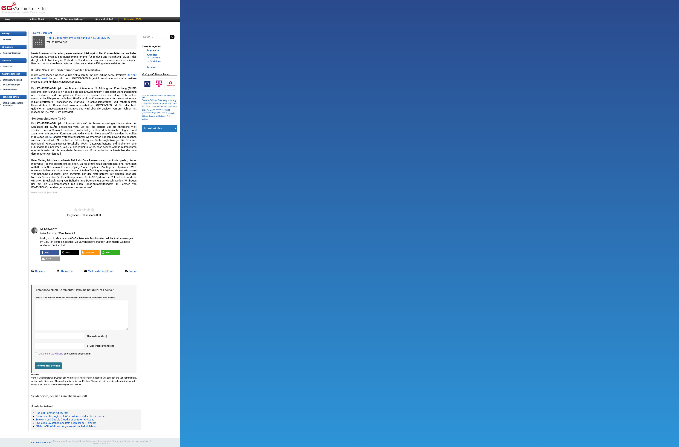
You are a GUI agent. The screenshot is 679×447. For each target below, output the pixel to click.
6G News (7, 39)
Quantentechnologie (149, 113)
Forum (132, 271)
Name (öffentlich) (97, 336)
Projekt (167, 110)
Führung (172, 100)
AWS (164, 95)
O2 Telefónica (158, 110)
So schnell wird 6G (104, 19)
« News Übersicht (41, 32)
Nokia (150, 110)
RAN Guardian (161, 113)
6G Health (151, 95)
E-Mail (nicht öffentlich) (100, 345)
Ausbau (151, 67)
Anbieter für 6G (37, 19)
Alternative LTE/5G (132, 19)
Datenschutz (47, 442)
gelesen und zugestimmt (65, 353)
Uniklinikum (160, 116)
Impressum (35, 442)
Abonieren (66, 271)
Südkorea (145, 116)
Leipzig (147, 106)
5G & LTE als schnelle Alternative (13, 104)
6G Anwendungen (11, 84)
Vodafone (155, 61)
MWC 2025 (167, 106)
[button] (49, 252)
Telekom (155, 57)
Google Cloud (147, 103)
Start (7, 19)
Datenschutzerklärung (51, 353)
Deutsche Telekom (149, 100)
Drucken (39, 271)
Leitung (153, 106)
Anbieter (152, 54)
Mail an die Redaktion (100, 271)
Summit (171, 113)
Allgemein (153, 50)
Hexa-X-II (42, 78)
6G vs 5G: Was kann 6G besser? (70, 19)
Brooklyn (171, 95)
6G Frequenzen (10, 89)
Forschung (162, 100)
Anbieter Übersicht (12, 53)
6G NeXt (132, 75)
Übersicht (7, 66)
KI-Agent (163, 103)
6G (51, 137)
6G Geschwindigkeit (12, 80)
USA (168, 116)
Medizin (160, 106)
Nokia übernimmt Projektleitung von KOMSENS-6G (78, 37)
